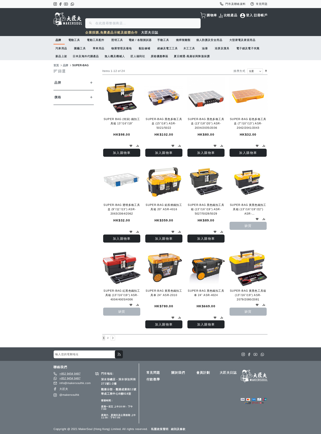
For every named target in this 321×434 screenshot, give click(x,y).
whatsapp (72, 4)
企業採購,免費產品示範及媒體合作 (111, 32)
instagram (55, 4)
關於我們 (178, 372)
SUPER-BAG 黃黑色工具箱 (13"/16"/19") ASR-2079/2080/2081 (248, 295)
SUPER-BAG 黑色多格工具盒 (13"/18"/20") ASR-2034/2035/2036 (206, 123)
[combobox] (143, 23)
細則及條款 (178, 429)
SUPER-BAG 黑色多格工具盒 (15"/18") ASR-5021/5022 (164, 123)
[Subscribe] (119, 354)
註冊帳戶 (261, 15)
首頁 (56, 65)
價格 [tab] (57, 97)
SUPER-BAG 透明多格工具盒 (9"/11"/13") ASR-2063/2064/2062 (121, 209)
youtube (66, 4)
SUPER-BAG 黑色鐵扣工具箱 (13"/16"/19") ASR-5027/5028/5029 (206, 209)
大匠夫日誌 (149, 32)
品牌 (65, 65)
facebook (60, 4)
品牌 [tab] (57, 82)
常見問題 (262, 4)
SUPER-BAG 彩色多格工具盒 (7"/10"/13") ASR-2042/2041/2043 (248, 123)
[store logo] (68, 19)
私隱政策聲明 (160, 429)
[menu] (161, 48)
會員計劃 (203, 372)
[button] (131, 146)
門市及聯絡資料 (235, 4)
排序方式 (239, 71)
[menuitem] (59, 40)
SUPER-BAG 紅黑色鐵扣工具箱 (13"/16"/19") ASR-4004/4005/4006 (121, 295)
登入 (249, 15)
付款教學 (153, 379)
